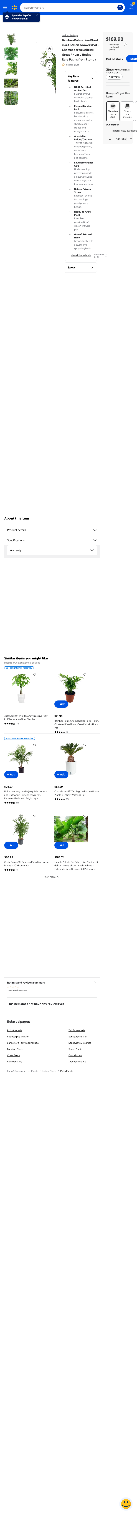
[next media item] (49, 66)
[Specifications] (95, 540)
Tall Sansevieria (76, 1030)
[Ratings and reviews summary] (95, 981)
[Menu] (6, 7)
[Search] (120, 7)
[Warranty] (92, 550)
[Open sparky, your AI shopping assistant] (126, 1504)
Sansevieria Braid (77, 1036)
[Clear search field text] (115, 7)
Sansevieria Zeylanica (79, 1042)
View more (49, 876)
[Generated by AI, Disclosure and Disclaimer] (106, 255)
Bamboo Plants (15, 1049)
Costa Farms (13, 1055)
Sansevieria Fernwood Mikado (23, 1042)
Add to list (121, 138)
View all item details (81, 255)
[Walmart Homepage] (14, 7)
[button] (43, 69)
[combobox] (72, 7)
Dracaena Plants (77, 1061)
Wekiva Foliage (70, 35)
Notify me (114, 76)
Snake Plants (75, 1049)
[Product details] (95, 530)
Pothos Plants (14, 1061)
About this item (16, 518)
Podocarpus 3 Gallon (18, 1036)
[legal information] (125, 44)
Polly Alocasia (14, 1030)
